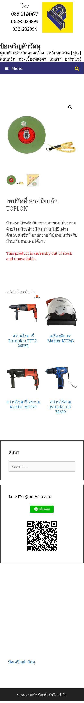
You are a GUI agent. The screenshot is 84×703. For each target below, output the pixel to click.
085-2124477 (24, 13)
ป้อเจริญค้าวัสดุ (20, 46)
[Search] (77, 68)
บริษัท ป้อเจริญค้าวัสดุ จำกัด (48, 695)
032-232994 (24, 28)
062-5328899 (24, 21)
